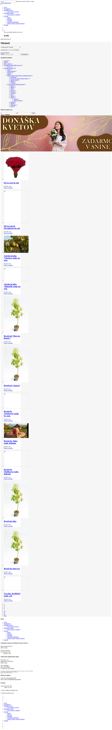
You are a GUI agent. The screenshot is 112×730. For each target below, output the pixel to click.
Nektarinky (13, 105)
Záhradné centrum (8, 13)
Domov (3, 52)
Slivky (12, 106)
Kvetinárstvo (7, 8)
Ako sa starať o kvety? (13, 11)
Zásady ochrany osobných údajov (16, 23)
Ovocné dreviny (15, 84)
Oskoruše (12, 83)
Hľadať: (3, 54)
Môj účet (9, 19)
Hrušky (12, 96)
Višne (11, 89)
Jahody (9, 74)
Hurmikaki (13, 77)
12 (4, 614)
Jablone (12, 97)
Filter (33, 113)
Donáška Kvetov (8, 10)
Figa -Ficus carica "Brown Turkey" (19, 78)
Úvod (5, 7)
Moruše (12, 103)
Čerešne (12, 93)
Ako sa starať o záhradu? (13, 14)
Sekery (9, 69)
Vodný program (11, 71)
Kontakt (6, 25)
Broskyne (12, 91)
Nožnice (9, 72)
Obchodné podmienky (13, 22)
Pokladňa (9, 20)
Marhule (12, 102)
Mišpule (12, 81)
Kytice (9, 66)
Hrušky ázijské (14, 80)
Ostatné (6, 61)
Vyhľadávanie (24, 54)
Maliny (12, 86)
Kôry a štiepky (8, 64)
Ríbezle (12, 87)
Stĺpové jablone (18, 100)
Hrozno (12, 90)
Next (5, 616)
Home (2, 114)
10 (4, 611)
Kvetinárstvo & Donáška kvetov (12, 65)
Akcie (5, 62)
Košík (8, 17)
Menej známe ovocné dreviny (19, 75)
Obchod (6, 16)
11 (4, 613)
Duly (11, 94)
